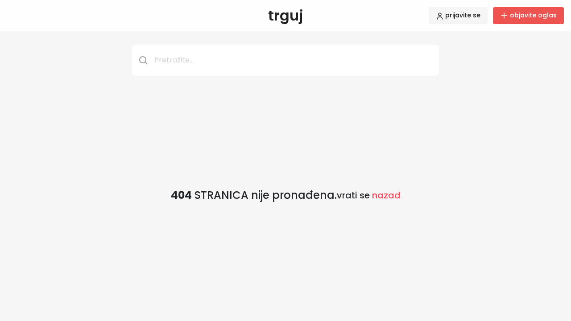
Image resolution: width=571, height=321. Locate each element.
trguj (285, 15)
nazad (386, 195)
